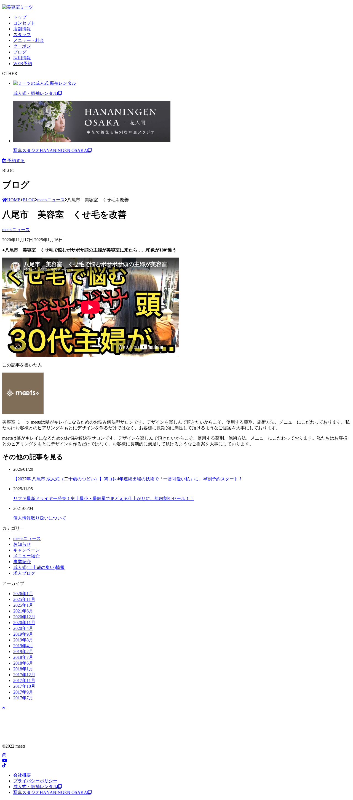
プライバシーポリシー (35, 780)
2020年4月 (23, 628)
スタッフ (22, 34)
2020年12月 (24, 616)
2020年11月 (24, 622)
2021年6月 (23, 611)
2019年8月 (23, 640)
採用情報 (22, 57)
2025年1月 (23, 605)
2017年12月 (24, 674)
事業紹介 (22, 561)
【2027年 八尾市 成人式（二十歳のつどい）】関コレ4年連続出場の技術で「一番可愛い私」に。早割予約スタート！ (128, 479)
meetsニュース (16, 229)
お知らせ (22, 544)
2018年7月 (23, 657)
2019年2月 (23, 651)
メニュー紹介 (26, 555)
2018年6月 (23, 663)
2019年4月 (23, 645)
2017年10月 (24, 686)
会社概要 (22, 775)
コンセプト (24, 23)
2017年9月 (23, 692)
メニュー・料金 (28, 40)
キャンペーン (26, 550)
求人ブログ (24, 573)
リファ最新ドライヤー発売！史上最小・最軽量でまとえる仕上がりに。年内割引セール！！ (103, 498)
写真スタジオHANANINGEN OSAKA (50, 150)
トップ (19, 17)
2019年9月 (23, 634)
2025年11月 (24, 599)
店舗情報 (22, 28)
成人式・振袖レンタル (35, 93)
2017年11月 (24, 680)
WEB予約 (22, 63)
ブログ (19, 52)
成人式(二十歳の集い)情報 (39, 567)
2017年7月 (23, 697)
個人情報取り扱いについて (39, 518)
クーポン (22, 46)
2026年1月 (23, 593)
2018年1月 (23, 669)
